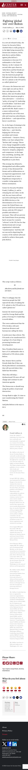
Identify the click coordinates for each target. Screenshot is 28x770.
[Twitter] (25, 424)
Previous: (9, 707)
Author (5, 421)
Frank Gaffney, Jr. (8, 27)
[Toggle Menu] (21, 5)
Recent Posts (12, 421)
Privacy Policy (7, 731)
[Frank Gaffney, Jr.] (5, 427)
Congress (7, 668)
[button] (4, 31)
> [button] (25, 5)
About (4, 727)
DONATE (14, 1)
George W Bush (14, 668)
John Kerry (21, 668)
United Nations (6, 670)
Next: (17, 704)
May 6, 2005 (20, 27)
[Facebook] (23, 424)
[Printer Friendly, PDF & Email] (9, 39)
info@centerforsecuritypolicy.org (11, 757)
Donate (4, 734)
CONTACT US (6, 748)
